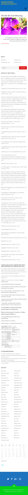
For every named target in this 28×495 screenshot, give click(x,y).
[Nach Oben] (14, 486)
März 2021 (16, 390)
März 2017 (16, 435)
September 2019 (18, 402)
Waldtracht (3, 241)
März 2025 (16, 375)
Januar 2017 (17, 437)
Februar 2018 (17, 423)
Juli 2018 (3, 418)
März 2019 (3, 409)
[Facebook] (11, 479)
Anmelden (3, 60)
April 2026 (3, 371)
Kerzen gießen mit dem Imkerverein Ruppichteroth (13, 142)
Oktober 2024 (17, 380)
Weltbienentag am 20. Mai (7, 244)
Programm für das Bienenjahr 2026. (9, 88)
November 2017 (5, 428)
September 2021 (18, 387)
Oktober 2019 (4, 402)
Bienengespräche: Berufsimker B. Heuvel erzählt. (13, 232)
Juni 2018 (16, 418)
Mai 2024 (3, 382)
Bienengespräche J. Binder (7, 251)
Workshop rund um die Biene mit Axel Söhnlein (12, 127)
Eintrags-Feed (17, 60)
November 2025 (5, 373)
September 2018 (5, 416)
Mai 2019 (16, 406)
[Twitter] (8, 479)
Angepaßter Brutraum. (6, 247)
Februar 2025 (4, 378)
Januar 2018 (4, 426)
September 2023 (18, 382)
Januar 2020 (4, 399)
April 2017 (3, 435)
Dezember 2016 (5, 440)
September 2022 (18, 385)
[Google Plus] (15, 479)
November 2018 (5, 414)
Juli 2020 (16, 392)
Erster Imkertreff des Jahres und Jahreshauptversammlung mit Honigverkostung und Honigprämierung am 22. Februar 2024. (13, 156)
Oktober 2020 (4, 392)
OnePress (7, 491)
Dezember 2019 (18, 399)
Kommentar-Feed (5, 62)
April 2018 (16, 421)
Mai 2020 (16, 394)
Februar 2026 (17, 371)
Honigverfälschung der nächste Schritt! (10, 131)
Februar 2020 (17, 397)
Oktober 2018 (17, 414)
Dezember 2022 (5, 385)
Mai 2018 (3, 421)
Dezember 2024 (18, 378)
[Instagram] (20, 479)
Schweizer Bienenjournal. (7, 259)
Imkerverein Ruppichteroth (9, 3)
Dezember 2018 (18, 411)
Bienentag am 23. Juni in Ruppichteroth (10, 151)
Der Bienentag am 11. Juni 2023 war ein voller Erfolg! (14, 167)
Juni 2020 (3, 394)
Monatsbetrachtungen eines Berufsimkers (11, 237)
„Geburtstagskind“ (5, 229)
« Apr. (2, 465)
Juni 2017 (3, 433)
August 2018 (17, 416)
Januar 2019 (4, 411)
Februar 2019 (17, 409)
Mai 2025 (16, 373)
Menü (25, 8)
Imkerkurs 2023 (5, 163)
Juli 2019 (16, 404)
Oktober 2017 (17, 428)
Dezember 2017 (18, 426)
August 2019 (4, 404)
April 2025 (3, 375)
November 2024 (5, 380)
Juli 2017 (16, 430)
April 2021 (3, 390)
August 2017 (4, 430)
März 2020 (3, 397)
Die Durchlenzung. (5, 43)
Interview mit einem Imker (7, 226)
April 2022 (3, 387)
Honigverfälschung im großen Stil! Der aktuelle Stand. (14, 146)
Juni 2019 (3, 406)
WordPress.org (17, 62)
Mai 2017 (16, 433)
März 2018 (3, 423)
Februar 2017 (4, 437)
